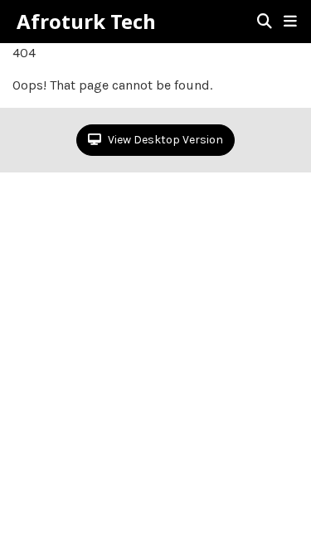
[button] (290, 21)
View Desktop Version (164, 140)
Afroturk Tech (86, 22)
